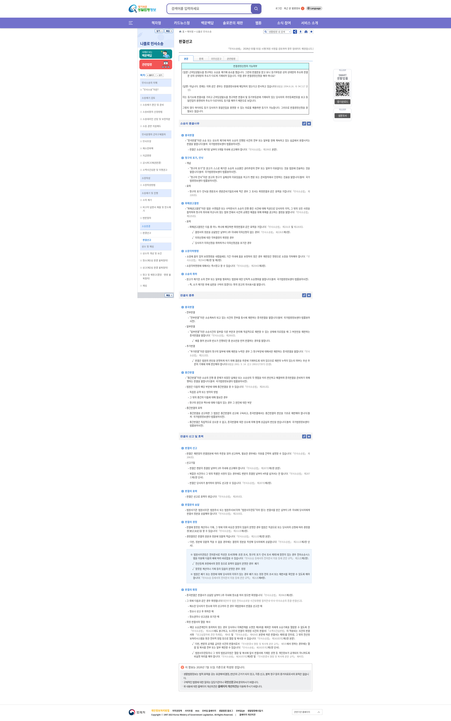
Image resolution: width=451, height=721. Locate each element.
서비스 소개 (309, 22)
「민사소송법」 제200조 (222, 335)
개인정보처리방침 (160, 710)
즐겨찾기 (311, 32)
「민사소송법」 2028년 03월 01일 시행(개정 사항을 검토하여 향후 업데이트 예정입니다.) (270, 48)
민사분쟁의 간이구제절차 (154, 134)
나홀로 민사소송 (151, 43)
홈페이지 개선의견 (247, 714)
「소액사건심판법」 (276, 631)
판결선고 (147, 240)
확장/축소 (168, 31)
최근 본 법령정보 (293, 8)
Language (315, 8)
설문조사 (342, 115)
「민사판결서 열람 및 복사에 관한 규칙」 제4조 (279, 656)
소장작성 (146, 178)
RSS (197, 710)
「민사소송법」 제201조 (256, 386)
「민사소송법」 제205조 (229, 496)
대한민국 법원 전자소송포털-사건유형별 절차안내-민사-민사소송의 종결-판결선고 (262, 600)
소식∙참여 (284, 22)
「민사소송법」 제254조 (247, 265)
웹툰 (258, 22)
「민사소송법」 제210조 (229, 513)
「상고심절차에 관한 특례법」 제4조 (212, 634)
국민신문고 (216, 58)
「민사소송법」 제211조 (229, 531)
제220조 (297, 226)
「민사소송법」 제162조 (202, 631)
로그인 (279, 8)
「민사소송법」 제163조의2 (269, 638)
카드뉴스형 (182, 22)
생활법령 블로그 (226, 710)
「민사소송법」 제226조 (272, 232)
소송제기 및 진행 (150, 193)
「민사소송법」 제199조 (259, 149)
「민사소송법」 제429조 (246, 634)
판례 (201, 58)
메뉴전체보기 (132, 23)
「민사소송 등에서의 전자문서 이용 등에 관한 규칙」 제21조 (272, 558)
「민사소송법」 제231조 (278, 226)
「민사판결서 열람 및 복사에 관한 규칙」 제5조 (263, 643)
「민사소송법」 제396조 (274, 595)
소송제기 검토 (148, 97)
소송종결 (146, 226)
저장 (300, 32)
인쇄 (306, 32)
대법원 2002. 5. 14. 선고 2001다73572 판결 (248, 364)
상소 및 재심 (148, 246)
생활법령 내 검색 (277, 31)
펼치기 (150, 75)
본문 (186, 58)
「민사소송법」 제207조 (257, 468)
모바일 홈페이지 (209, 710)
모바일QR (240, 710)
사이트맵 (189, 710)
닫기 (159, 31)
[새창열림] (137, 711)
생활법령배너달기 (255, 710)
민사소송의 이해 (149, 82)
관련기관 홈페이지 (302, 712)
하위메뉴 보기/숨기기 (141, 90)
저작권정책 (177, 710)
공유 (295, 32)
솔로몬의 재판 (233, 22)
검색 (256, 9)
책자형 (156, 22)
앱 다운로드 (342, 101)
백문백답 (207, 22)
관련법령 (231, 58)
